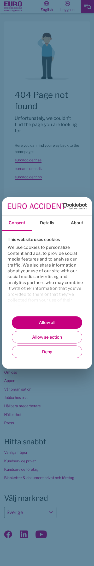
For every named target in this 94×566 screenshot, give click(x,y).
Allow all (47, 322)
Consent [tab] (17, 222)
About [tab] (77, 222)
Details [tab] (47, 222)
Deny (47, 351)
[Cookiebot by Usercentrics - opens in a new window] (64, 206)
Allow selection (47, 337)
